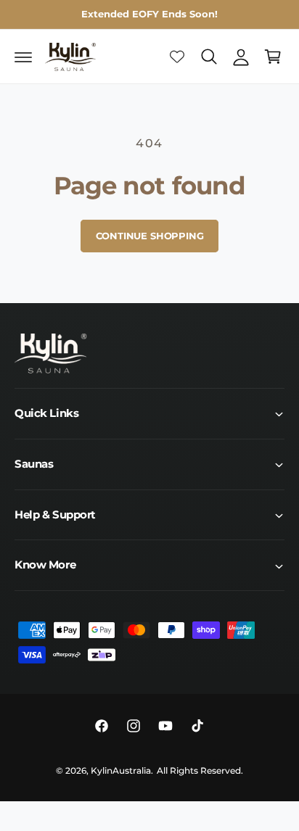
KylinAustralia (121, 771)
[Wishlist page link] (177, 56)
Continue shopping (150, 235)
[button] (23, 57)
